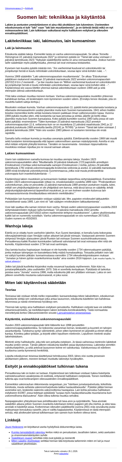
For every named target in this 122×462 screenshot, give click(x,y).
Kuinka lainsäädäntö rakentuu (28, 432)
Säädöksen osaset (21, 438)
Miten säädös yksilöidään (25, 441)
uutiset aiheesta (12, 261)
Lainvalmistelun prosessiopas (74, 313)
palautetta (63, 453)
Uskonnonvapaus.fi (14, 8)
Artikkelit (29, 8)
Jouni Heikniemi (14, 427)
